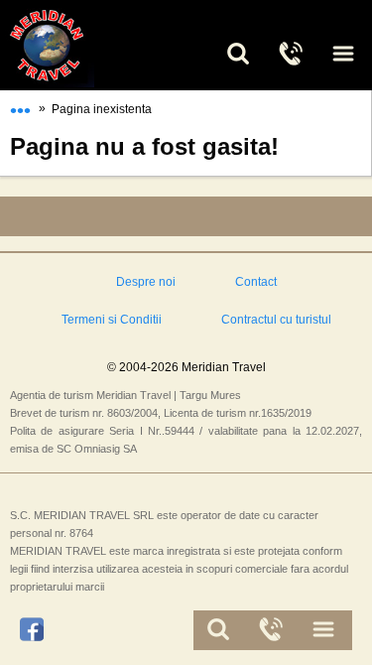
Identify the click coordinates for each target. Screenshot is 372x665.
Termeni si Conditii (112, 320)
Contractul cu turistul (276, 320)
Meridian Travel (69, 45)
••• (20, 106)
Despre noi (146, 282)
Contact (256, 282)
